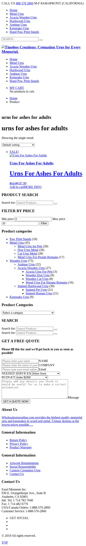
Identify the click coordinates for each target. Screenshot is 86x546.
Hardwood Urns (20, 21)
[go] (41, 40)
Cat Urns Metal (27, 253)
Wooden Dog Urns (38, 275)
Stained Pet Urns (36, 289)
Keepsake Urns (19, 28)
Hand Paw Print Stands (24, 32)
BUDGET (8, 377)
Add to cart (17, 187)
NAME (43, 361)
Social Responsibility (23, 466)
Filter (44, 223)
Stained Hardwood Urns (33, 286)
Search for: (8, 202)
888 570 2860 (24, 3)
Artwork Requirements (24, 463)
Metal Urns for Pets (30, 246)
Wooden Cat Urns (37, 279)
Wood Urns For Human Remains (46, 282)
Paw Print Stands (20, 239)
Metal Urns (17, 13)
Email (42, 369)
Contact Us (17, 474)
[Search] (55, 203)
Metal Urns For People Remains (38, 257)
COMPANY (47, 365)
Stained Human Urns (39, 293)
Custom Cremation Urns (25, 470)
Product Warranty (21, 447)
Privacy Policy (19, 443)
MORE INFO (33, 187)
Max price (58, 219)
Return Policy (18, 440)
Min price (8, 219)
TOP (5, 542)
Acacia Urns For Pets (39, 271)
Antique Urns (18, 24)
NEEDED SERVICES (16, 373)
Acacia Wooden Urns (23, 17)
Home (13, 10)
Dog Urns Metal (28, 250)
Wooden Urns (18, 260)
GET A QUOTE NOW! (16, 401)
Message (73, 397)
